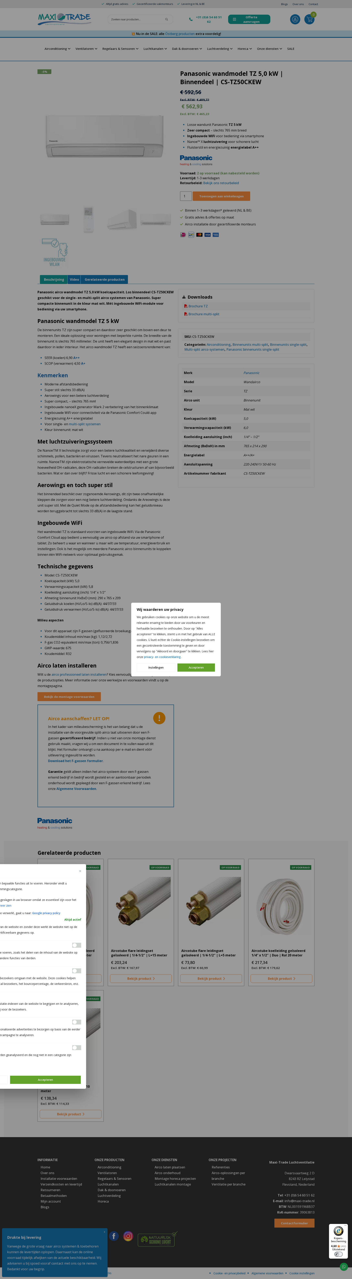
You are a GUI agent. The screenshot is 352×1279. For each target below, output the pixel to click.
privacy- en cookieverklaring (162, 657)
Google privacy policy (46, 913)
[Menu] (345, 1226)
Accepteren (196, 667)
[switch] (338, 1254)
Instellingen (156, 667)
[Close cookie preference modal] (80, 871)
